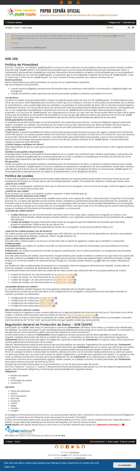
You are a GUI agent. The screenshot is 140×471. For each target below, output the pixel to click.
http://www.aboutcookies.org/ (81, 315)
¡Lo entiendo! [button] (124, 465)
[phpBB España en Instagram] (62, 447)
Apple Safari (45, 300)
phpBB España (80, 458)
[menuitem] (62, 2)
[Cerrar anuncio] (134, 33)
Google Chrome (47, 298)
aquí (95, 261)
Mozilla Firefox (46, 306)
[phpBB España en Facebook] (67, 447)
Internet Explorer (47, 303)
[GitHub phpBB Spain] (56, 447)
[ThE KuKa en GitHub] (83, 447)
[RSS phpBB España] (78, 447)
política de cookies (66, 274)
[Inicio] (21, 12)
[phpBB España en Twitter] (72, 447)
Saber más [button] (9, 467)
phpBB (63, 455)
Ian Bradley (74, 452)
